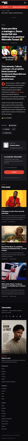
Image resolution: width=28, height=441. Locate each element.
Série (3, 393)
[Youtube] (13, 316)
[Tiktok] (16, 316)
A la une (3, 376)
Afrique (3, 374)
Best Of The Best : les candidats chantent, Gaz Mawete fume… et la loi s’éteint (14, 248)
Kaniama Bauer (15, 145)
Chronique (4, 388)
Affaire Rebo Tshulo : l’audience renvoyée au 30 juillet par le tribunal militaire (13, 286)
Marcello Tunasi (19, 92)
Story (3, 396)
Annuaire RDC (5, 424)
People (7, 10)
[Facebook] (3, 316)
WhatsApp (13, 125)
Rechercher (4, 429)
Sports (3, 369)
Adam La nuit (6, 358)
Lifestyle (4, 413)
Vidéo (3, 399)
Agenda (3, 426)
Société (3, 416)
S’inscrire (14, 172)
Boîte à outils (5, 421)
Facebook (7, 129)
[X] (10, 316)
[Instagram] (6, 316)
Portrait (3, 391)
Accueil (3, 10)
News (3, 405)
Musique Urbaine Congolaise (8, 381)
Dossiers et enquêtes (7, 418)
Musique (4, 371)
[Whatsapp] (20, 316)
